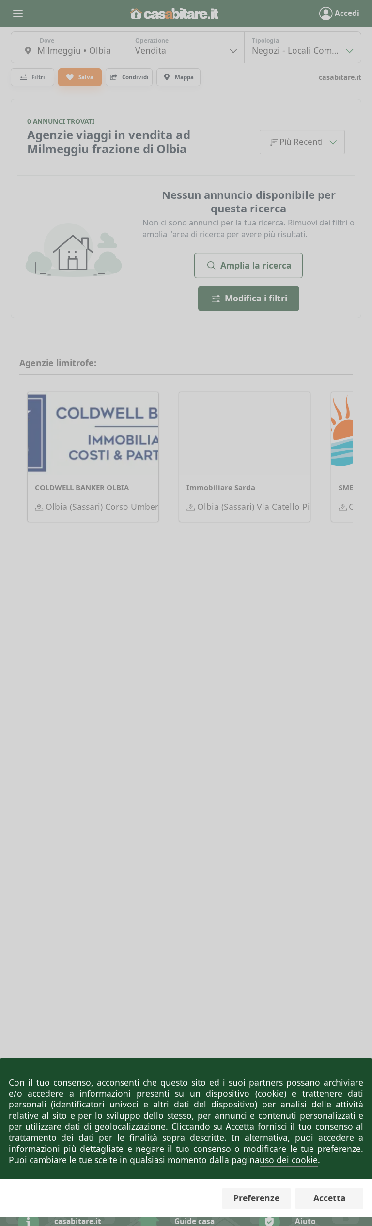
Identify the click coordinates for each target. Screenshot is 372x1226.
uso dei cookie (289, 1160)
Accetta (329, 1198)
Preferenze (256, 1198)
